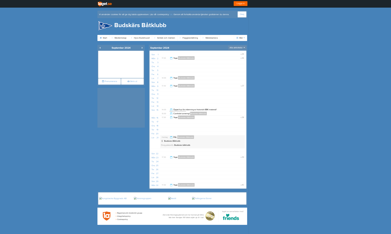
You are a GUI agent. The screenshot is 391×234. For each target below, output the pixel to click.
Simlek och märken (166, 38)
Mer (241, 38)
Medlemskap (120, 38)
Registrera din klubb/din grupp (129, 213)
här (171, 14)
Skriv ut (133, 81)
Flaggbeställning (190, 38)
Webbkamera (211, 38)
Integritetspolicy (124, 216)
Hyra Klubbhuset (141, 38)
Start (104, 38)
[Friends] (231, 217)
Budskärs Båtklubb (186, 58)
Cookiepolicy (122, 219)
